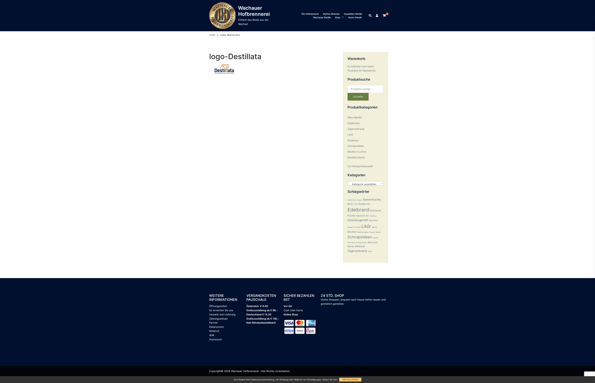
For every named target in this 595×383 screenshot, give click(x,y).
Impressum (215, 339)
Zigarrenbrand (356, 128)
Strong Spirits (361, 243)
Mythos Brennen (331, 14)
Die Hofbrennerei (310, 14)
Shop (337, 17)
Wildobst (360, 246)
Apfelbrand (352, 200)
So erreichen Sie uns (221, 310)
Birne (350, 204)
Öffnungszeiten (218, 306)
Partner (213, 322)
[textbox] (365, 184)
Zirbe (370, 251)
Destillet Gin (364, 204)
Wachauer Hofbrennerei (254, 11)
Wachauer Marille (322, 17)
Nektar (378, 232)
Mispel (372, 232)
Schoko (376, 238)
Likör (350, 134)
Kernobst (373, 220)
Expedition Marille (353, 14)
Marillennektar (363, 232)
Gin (367, 215)
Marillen (352, 231)
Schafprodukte (356, 157)
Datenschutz (216, 326)
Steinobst (351, 243)
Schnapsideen (356, 145)
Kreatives (353, 140)
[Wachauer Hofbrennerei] (222, 15)
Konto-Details (355, 17)
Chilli (355, 204)
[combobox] (366, 183)
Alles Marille (355, 117)
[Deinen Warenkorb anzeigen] (384, 15)
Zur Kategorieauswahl (360, 166)
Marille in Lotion (357, 151)
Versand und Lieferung (222, 314)
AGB (211, 335)
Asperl (359, 200)
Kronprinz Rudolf (354, 227)
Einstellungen (350, 380)
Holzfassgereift (358, 220)
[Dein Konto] (377, 15)
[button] (370, 15)
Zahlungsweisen (218, 318)
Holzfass (373, 216)
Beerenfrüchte (372, 199)
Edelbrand (353, 123)
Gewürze (360, 215)
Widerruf (214, 331)
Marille (374, 227)
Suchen (358, 96)
